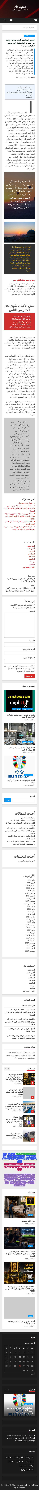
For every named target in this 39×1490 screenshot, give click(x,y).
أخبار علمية (31, 548)
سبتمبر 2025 (30, 901)
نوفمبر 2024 (30, 927)
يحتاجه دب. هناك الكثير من (24, 90)
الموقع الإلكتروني (28, 657)
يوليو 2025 (31, 906)
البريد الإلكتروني (28, 649)
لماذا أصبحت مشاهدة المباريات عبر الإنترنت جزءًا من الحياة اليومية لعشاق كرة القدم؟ (20, 508)
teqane (30, 77)
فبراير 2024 (30, 938)
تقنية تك (20, 6)
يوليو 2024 (31, 930)
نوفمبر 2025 (30, 896)
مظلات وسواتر (29, 1164)
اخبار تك (32, 551)
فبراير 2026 (30, 888)
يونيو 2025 (31, 909)
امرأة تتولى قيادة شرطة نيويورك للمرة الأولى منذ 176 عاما (21, 578)
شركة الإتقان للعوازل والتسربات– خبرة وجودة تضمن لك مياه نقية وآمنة (21, 1036)
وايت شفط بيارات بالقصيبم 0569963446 (29, 1121)
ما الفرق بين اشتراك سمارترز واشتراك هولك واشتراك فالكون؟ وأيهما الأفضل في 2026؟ (20, 516)
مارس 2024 (30, 935)
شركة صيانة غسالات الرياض (25, 1180)
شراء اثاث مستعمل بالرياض (26, 1154)
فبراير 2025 (30, 919)
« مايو (33, 1374)
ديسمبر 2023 (30, 943)
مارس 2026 (30, 885)
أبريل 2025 (31, 914)
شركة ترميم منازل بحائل (16, 1156)
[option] (19, 1080)
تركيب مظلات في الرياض (19, 1167)
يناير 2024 (31, 940)
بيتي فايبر (11, 1154)
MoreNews (33, 1485)
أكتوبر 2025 (30, 898)
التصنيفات (29, 97)
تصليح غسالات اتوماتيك (18, 1182)
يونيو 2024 (31, 932)
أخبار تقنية (31, 546)
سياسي (32, 564)
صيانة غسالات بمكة (11, 1177)
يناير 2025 (31, 922)
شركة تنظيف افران (27, 1175)
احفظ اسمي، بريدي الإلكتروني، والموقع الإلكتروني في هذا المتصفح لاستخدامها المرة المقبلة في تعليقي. (21, 668)
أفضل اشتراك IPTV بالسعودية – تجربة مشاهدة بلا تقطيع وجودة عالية (29, 1107)
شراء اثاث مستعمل (25, 503)
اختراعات (32, 36)
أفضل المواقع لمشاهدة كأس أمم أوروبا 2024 (19, 767)
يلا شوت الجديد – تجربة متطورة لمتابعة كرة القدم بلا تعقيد (19, 701)
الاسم (32, 640)
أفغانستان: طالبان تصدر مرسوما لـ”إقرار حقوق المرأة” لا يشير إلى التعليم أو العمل (20, 588)
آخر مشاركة (28, 95)
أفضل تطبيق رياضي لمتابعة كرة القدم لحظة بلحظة (29, 1079)
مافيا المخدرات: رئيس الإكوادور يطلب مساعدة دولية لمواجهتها (20, 1409)
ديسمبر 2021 (30, 951)
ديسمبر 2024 (30, 925)
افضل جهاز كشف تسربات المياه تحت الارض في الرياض (19, 734)
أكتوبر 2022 (30, 948)
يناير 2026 (31, 890)
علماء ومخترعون (29, 567)
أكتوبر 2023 (30, 945)
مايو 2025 (31, 911)
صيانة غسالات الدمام (12, 1175)
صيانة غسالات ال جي (27, 1177)
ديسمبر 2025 (30, 893)
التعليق (31, 611)
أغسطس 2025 (29, 904)
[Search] (5, 20)
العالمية (26, 36)
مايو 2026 (31, 880)
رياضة (32, 561)
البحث (32, 796)
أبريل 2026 (31, 883)
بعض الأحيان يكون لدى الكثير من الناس (19, 92)
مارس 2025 (30, 917)
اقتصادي (32, 556)
